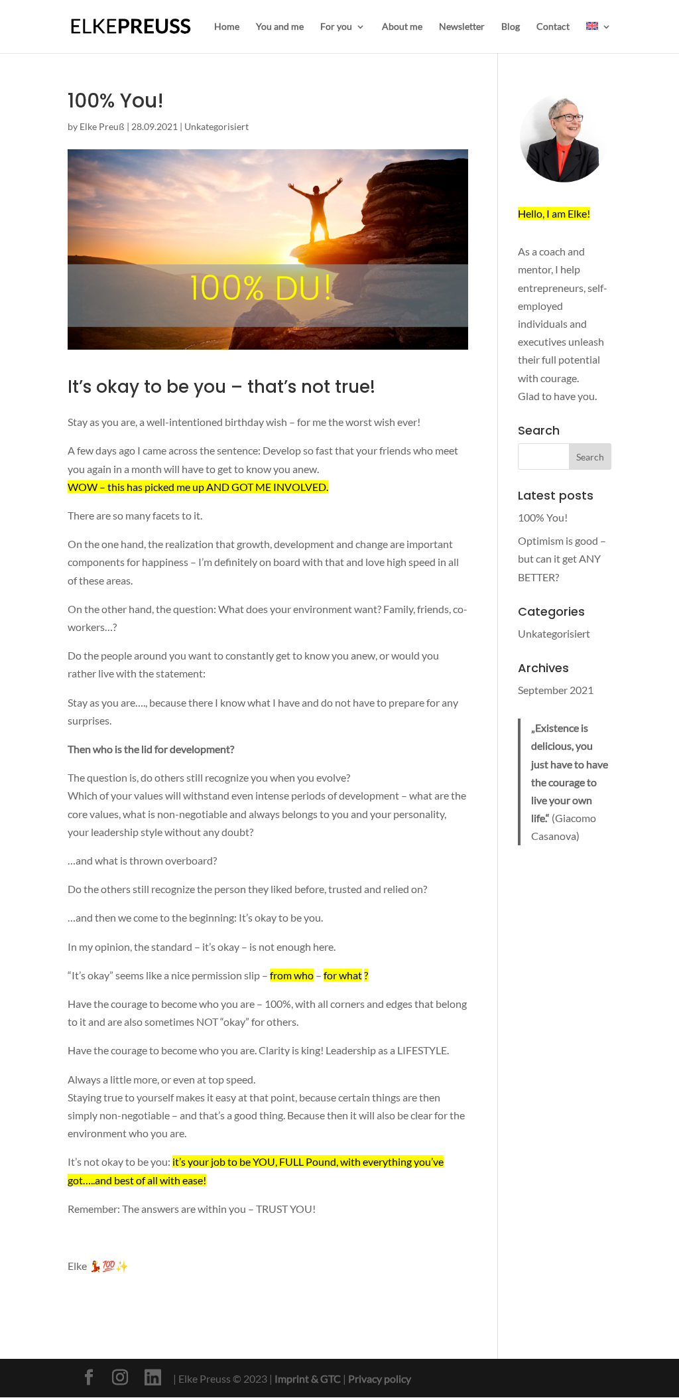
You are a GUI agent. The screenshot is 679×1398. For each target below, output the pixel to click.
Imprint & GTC (308, 1377)
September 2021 (555, 689)
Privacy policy (379, 1377)
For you (336, 27)
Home (226, 27)
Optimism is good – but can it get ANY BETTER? (562, 558)
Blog (510, 27)
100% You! (543, 517)
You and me (280, 27)
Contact (553, 27)
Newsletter (462, 27)
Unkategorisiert (216, 126)
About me (402, 27)
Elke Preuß (102, 126)
